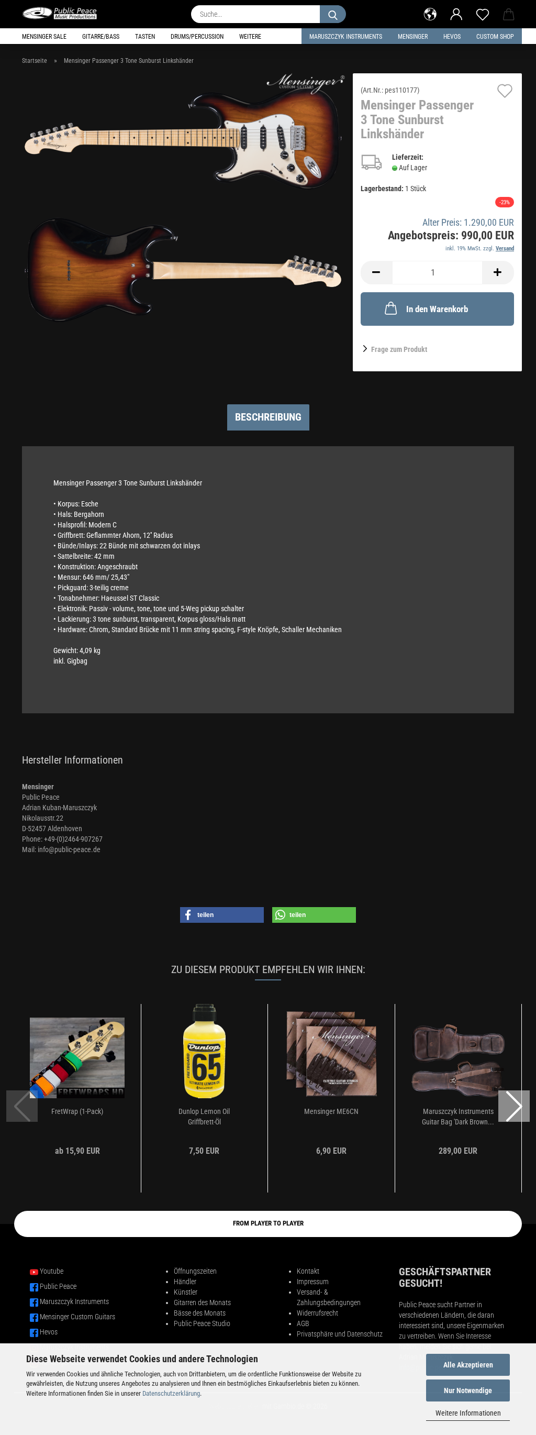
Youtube (51, 1271)
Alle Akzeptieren (468, 1365)
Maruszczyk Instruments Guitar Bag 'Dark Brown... (458, 1116)
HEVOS (452, 36)
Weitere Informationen (468, 1413)
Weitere (250, 36)
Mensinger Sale (44, 36)
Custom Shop (495, 36)
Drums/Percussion (197, 36)
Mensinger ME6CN (331, 1111)
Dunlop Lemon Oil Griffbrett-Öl (204, 1116)
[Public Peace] (63, 13)
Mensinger (413, 36)
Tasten (145, 36)
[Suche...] (333, 14)
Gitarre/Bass (100, 36)
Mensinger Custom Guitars (77, 1316)
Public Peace (58, 1286)
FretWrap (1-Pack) (77, 1111)
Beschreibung (268, 417)
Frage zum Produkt (399, 349)
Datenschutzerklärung (171, 1393)
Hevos (49, 1332)
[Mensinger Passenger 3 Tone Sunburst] (183, 204)
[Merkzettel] (483, 13)
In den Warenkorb (437, 309)
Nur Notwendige (468, 1390)
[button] (430, 13)
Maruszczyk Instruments (345, 36)
